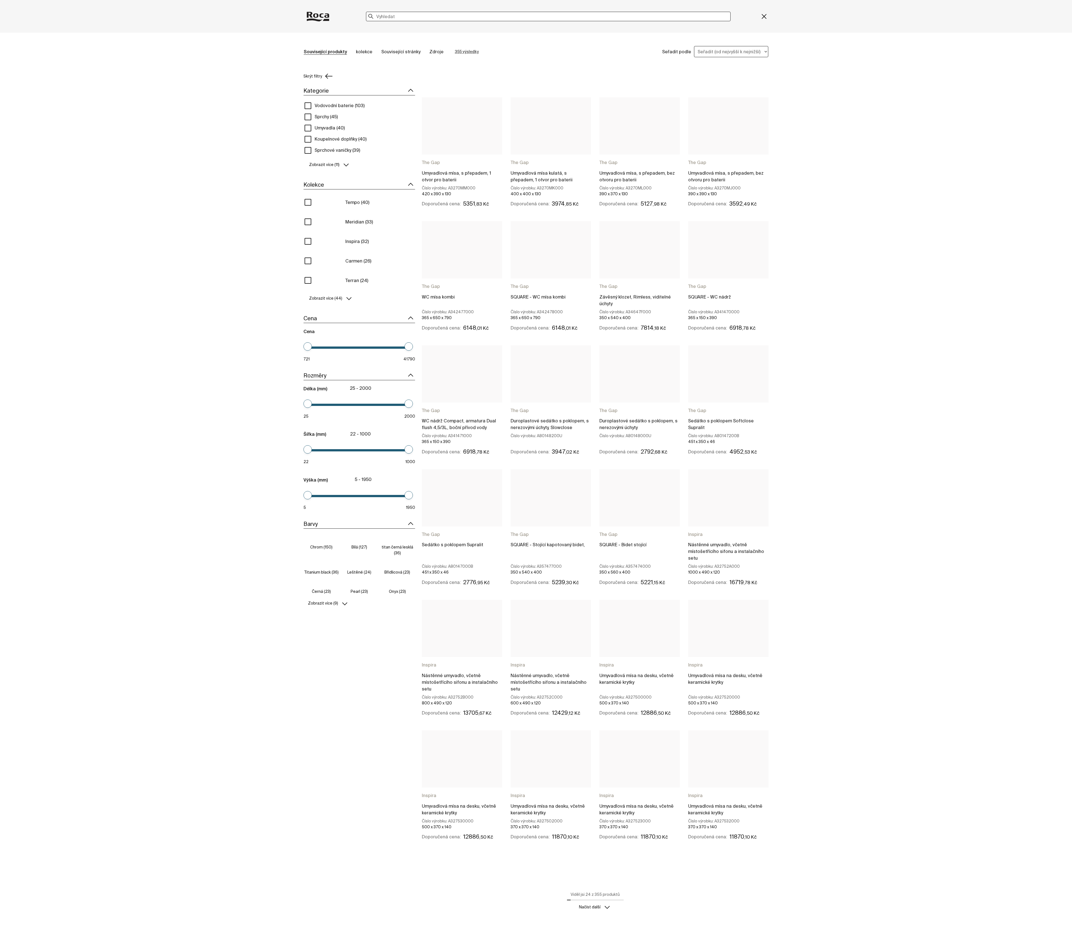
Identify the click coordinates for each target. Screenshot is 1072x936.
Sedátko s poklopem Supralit (452, 544)
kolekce (364, 51)
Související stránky (400, 51)
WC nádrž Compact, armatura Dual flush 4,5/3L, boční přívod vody (459, 424)
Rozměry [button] (314, 375)
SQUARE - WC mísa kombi (538, 296)
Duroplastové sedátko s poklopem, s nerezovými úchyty (638, 424)
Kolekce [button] (313, 184)
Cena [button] (310, 318)
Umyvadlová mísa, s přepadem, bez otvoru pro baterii (637, 176)
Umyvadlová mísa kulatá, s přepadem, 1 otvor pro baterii (542, 176)
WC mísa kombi (438, 296)
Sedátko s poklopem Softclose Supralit (721, 424)
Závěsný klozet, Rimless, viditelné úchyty (635, 300)
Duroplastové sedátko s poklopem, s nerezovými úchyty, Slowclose (550, 424)
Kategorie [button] (316, 90)
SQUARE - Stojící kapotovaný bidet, (548, 544)
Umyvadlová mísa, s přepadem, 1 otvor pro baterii (456, 176)
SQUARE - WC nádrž (709, 296)
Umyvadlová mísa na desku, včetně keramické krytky (636, 679)
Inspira (695, 534)
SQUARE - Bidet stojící (623, 544)
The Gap (431, 162)
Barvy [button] (310, 524)
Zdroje (436, 51)
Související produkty (325, 51)
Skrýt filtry (312, 76)
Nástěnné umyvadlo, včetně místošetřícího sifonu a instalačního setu (726, 551)
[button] (359, 164)
